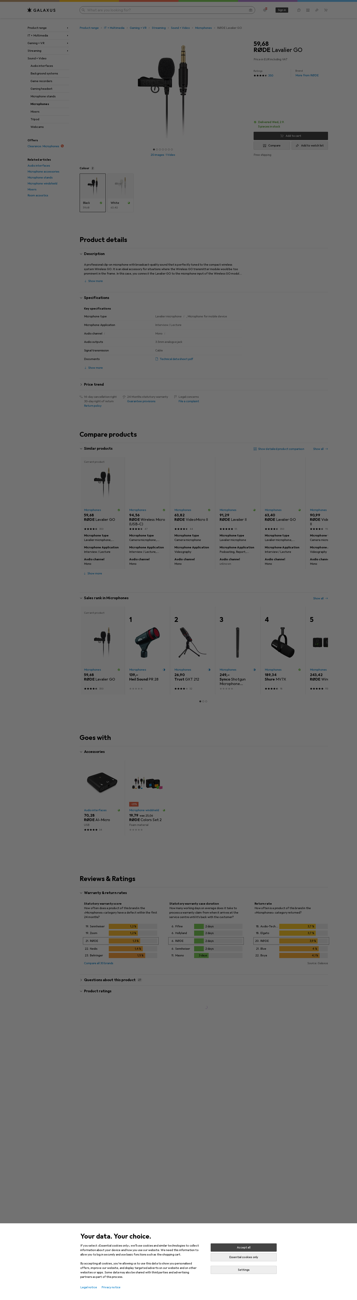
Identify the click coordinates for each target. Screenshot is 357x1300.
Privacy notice (111, 1287)
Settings (244, 1270)
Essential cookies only (243, 1257)
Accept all (243, 1247)
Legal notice (88, 1287)
